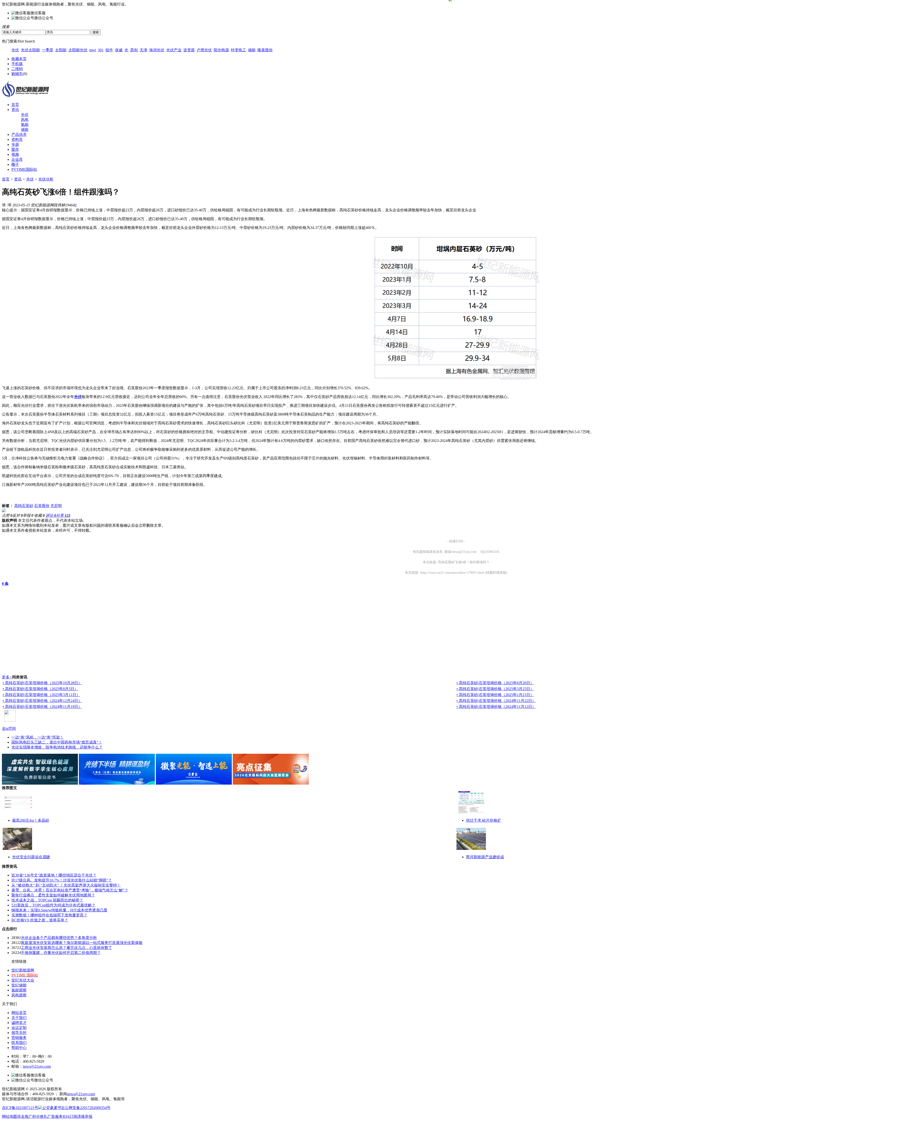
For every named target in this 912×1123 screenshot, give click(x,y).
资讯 (15, 110)
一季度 (47, 50)
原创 (134, 50)
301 (101, 50)
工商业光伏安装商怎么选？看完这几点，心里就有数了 (66, 948)
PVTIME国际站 (24, 169)
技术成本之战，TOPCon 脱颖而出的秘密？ (47, 900)
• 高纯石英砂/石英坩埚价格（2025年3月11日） (41, 695)
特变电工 (238, 50)
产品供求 (19, 135)
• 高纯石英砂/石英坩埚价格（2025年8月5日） (40, 689)
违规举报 (84, 1116)
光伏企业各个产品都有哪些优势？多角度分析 (59, 938)
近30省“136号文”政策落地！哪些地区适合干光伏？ (53, 875)
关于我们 (19, 1018)
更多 (7, 677)
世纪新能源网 (22, 970)
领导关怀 (19, 1033)
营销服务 (19, 1038)
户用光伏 (204, 50)
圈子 (15, 164)
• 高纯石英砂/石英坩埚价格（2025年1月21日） (495, 695)
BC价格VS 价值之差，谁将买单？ (39, 920)
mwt (92, 50)
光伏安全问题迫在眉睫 (31, 857)
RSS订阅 (70, 1116)
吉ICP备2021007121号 (20, 1108)
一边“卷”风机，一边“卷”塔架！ (37, 737)
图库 (15, 149)
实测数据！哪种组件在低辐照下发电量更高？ (49, 915)
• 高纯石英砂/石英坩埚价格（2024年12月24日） (42, 701)
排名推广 (24, 1116)
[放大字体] (4, 204)
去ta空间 (9, 728)
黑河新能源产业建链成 (485, 857)
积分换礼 (40, 1116)
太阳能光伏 (77, 50)
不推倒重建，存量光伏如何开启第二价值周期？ (61, 953)
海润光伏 (156, 50)
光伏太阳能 (30, 50)
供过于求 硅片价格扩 (483, 820)
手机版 (17, 64)
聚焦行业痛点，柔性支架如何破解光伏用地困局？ (53, 895)
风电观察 (19, 995)
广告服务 (55, 1116)
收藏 (39, 515)
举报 (28, 515)
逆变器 (189, 50)
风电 (24, 120)
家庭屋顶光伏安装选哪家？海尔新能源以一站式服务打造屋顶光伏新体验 (81, 943)
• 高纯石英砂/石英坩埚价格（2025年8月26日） (495, 683)
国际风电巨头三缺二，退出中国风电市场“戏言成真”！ (56, 742)
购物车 (17, 74)
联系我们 (19, 1043)
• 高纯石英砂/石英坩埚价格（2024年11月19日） (42, 707)
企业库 (17, 159)
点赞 (7, 515)
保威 (119, 50)
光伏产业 (173, 50)
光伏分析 (45, 179)
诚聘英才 (19, 1023)
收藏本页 (19, 59)
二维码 (17, 69)
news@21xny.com (37, 1066)
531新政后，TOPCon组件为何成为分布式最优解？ (53, 905)
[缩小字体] (9, 204)
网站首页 (19, 1013)
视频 (15, 154)
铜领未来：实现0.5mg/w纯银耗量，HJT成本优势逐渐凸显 (59, 910)
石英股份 (41, 506)
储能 (252, 50)
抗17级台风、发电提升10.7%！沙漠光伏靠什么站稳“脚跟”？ (61, 880)
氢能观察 (19, 990)
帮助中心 (19, 1048)
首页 (15, 105)
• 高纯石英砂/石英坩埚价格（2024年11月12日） (496, 707)
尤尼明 (56, 506)
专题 (15, 144)
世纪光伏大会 (22, 980)
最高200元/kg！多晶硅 (30, 820)
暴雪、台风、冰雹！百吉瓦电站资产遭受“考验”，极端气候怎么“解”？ (69, 890)
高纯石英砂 (23, 506)
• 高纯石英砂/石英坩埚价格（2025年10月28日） (42, 683)
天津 (143, 50)
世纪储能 (19, 985)
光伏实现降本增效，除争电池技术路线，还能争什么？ (57, 747)
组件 (109, 50)
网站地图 (9, 1116)
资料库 (17, 139)
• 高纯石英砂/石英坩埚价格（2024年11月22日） (496, 701)
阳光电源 (221, 50)
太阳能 (60, 50)
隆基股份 (265, 50)
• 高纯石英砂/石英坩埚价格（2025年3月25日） (495, 689)
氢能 (24, 125)
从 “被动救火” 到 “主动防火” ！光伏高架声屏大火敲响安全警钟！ (66, 885)
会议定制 (19, 1028)
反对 (17, 515)
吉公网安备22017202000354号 (85, 1108)
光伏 (15, 50)
